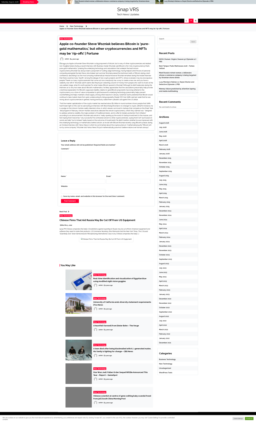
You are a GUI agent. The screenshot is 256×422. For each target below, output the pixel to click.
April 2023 (163, 281)
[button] (186, 21)
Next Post (63, 212)
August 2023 (164, 264)
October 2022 (164, 308)
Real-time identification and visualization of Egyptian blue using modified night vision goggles (119, 279)
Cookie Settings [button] (238, 418)
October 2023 (164, 255)
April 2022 (163, 325)
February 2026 (164, 149)
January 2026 (164, 154)
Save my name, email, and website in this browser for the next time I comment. (94, 196)
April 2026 (163, 140)
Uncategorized (165, 368)
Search (161, 39)
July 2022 (162, 321)
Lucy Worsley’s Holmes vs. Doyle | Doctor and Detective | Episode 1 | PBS (149, 1)
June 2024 (163, 220)
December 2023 (165, 246)
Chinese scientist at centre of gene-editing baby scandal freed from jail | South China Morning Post (122, 397)
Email (109, 176)
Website (64, 186)
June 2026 (163, 132)
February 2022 (164, 334)
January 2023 (164, 294)
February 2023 (164, 290)
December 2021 (165, 343)
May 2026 (162, 136)
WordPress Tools (165, 373)
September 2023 (165, 259)
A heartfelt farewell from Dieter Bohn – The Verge (116, 325)
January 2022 (164, 338)
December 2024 (165, 211)
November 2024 (165, 215)
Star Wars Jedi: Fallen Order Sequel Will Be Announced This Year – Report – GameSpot (120, 373)
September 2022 (165, 312)
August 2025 (164, 176)
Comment (65, 149)
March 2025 (163, 198)
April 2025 (163, 193)
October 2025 (164, 167)
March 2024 (163, 233)
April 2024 (163, 228)
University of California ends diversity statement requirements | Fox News (122, 303)
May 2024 (162, 224)
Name (63, 176)
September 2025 (165, 171)
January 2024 (164, 242)
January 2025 (164, 206)
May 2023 (162, 277)
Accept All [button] (249, 418)
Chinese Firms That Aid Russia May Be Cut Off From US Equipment (97, 220)
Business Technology (167, 359)
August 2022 (164, 316)
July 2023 (162, 268)
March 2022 (163, 329)
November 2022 (165, 303)
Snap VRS (128, 9)
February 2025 (164, 202)
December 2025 (165, 158)
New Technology (66, 39)
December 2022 (165, 299)
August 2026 (164, 123)
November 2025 (165, 162)
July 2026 (162, 127)
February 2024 (164, 237)
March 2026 (163, 145)
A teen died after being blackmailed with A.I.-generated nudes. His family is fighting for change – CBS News (122, 349)
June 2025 (163, 184)
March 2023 (163, 286)
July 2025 (162, 180)
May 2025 (162, 189)
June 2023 (163, 272)
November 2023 (165, 250)
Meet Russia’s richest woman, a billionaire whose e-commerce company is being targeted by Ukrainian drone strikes (72, 2)
